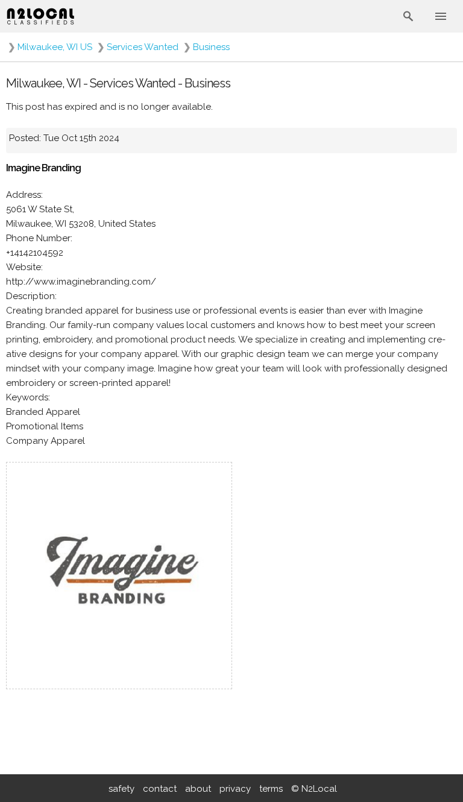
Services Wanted (142, 47)
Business (211, 47)
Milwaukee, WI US (54, 47)
